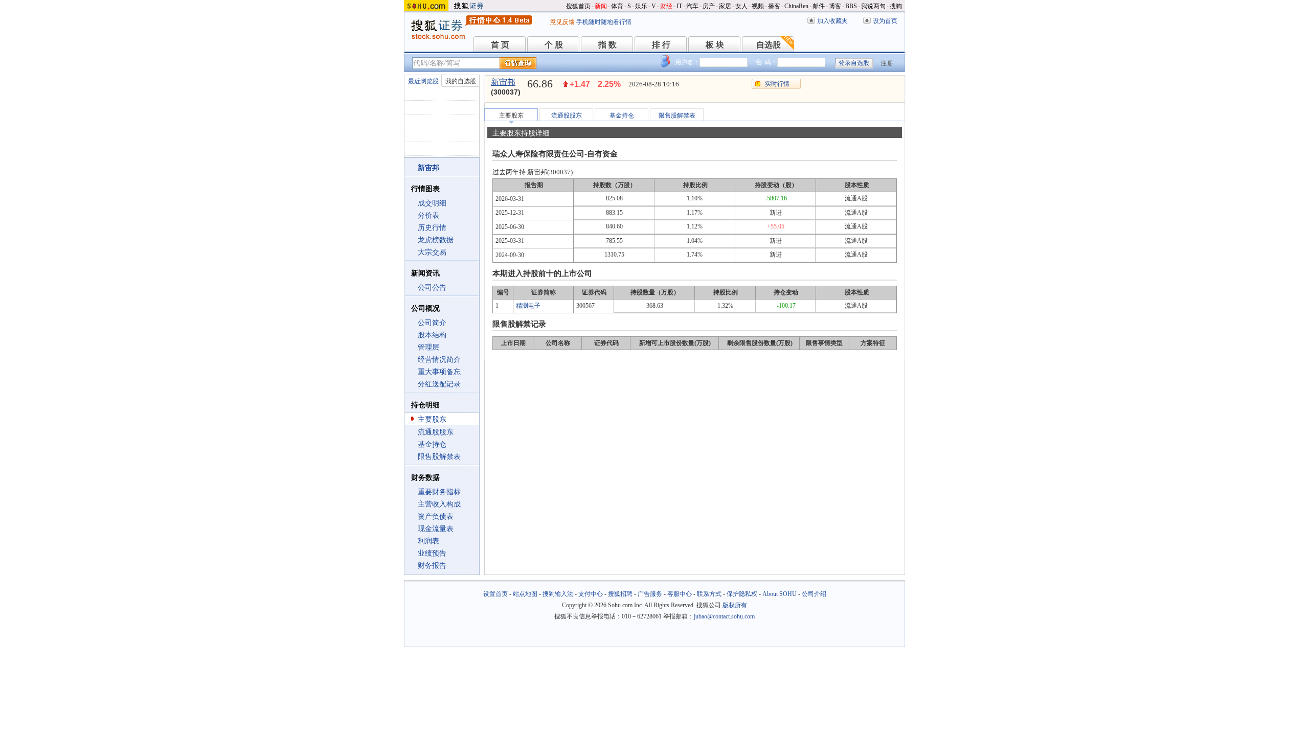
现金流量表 (436, 529)
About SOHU (779, 593)
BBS (851, 6)
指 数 (607, 44)
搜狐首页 (578, 6)
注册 (887, 63)
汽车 (692, 6)
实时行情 (777, 83)
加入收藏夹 (832, 21)
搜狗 (896, 6)
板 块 (715, 44)
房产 (709, 6)
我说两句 (873, 6)
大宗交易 (432, 252)
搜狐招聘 (620, 593)
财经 (666, 6)
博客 (835, 6)
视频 (758, 6)
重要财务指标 (439, 492)
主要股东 (432, 419)
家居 (725, 6)
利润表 (428, 541)
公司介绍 (814, 593)
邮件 (819, 6)
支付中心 (590, 593)
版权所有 (735, 605)
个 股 (554, 44)
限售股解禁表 (439, 457)
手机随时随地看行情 (603, 22)
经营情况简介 (439, 359)
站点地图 (525, 593)
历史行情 (432, 228)
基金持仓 (432, 444)
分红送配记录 (439, 384)
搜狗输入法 (558, 593)
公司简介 (432, 323)
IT (679, 6)
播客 (774, 6)
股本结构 (432, 335)
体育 (617, 6)
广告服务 (650, 593)
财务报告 (432, 565)
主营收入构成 (439, 504)
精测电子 (528, 305)
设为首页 (885, 21)
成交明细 (432, 203)
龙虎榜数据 (436, 240)
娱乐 (641, 6)
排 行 (661, 44)
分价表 (428, 215)
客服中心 (679, 593)
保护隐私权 (742, 593)
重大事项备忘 (439, 372)
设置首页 (495, 593)
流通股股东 (436, 432)
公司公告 (432, 287)
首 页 (500, 44)
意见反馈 (562, 22)
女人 (741, 6)
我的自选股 (460, 81)
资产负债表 (436, 516)
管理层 (428, 347)
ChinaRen (796, 6)
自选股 (768, 44)
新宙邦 (503, 82)
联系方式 (709, 593)
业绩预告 (432, 553)
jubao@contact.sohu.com (724, 616)
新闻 (601, 6)
